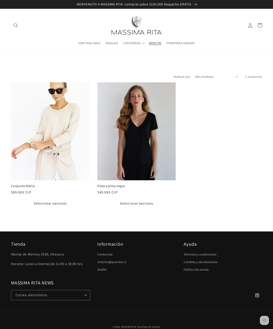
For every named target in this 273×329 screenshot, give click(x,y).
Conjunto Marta (23, 186)
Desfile (102, 269)
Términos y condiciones (200, 254)
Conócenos (105, 254)
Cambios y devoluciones (200, 262)
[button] (16, 25)
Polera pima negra (111, 186)
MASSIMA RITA (129, 326)
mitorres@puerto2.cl (112, 262)
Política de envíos (196, 269)
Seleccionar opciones (50, 203)
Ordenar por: (182, 77)
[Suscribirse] (85, 295)
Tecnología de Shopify (148, 326)
